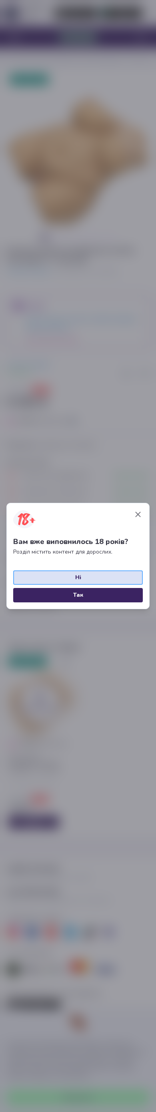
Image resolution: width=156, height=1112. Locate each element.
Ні (78, 577)
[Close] (138, 514)
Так (78, 595)
